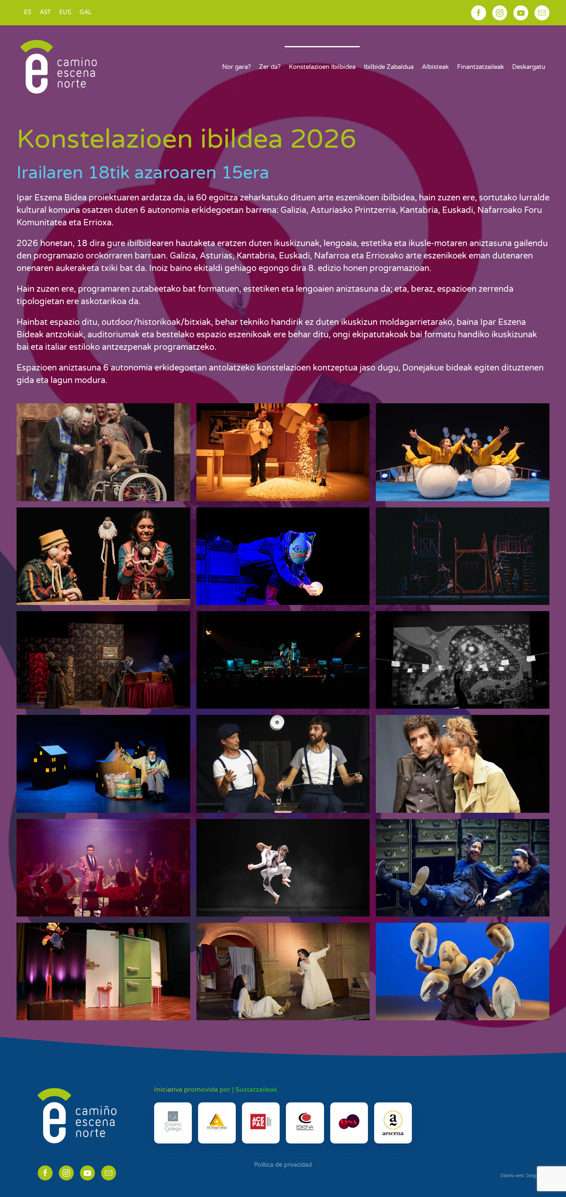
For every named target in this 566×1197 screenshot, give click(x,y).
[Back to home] (58, 66)
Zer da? (270, 67)
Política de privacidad (283, 1164)
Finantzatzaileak (480, 67)
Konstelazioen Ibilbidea (322, 67)
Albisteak (435, 67)
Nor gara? (236, 67)
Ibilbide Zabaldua (389, 67)
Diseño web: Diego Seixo (525, 1175)
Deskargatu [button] (528, 67)
